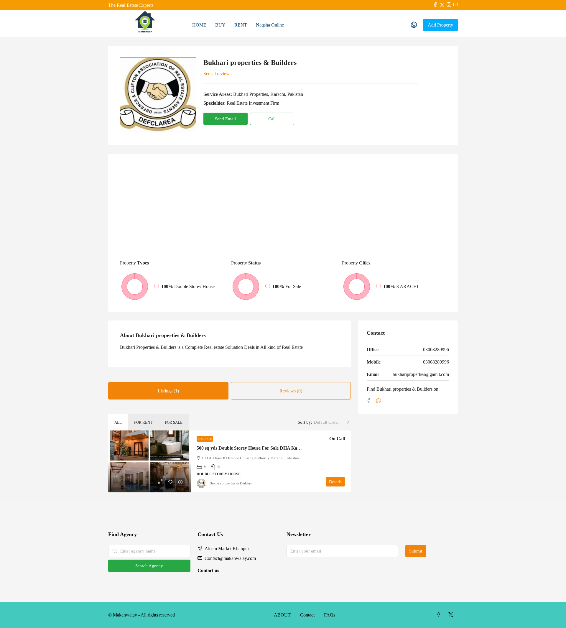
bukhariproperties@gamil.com (421, 374)
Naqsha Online (270, 24)
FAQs (329, 614)
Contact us (208, 570)
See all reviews (217, 73)
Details (335, 481)
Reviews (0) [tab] (290, 390)
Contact (307, 614)
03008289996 (436, 349)
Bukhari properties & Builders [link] (231, 483)
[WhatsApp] (379, 401)
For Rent (143, 422)
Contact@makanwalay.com (230, 558)
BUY (220, 24)
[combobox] (331, 422)
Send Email (225, 118)
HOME (199, 24)
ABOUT (282, 614)
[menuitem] (414, 25)
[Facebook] (370, 401)
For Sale (173, 422)
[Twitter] (451, 614)
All (118, 422)
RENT (240, 24)
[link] (149, 461)
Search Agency (149, 565)
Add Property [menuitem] (440, 24)
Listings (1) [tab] (168, 390)
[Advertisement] (283, 210)
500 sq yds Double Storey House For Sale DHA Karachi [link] (252, 448)
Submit (415, 551)
